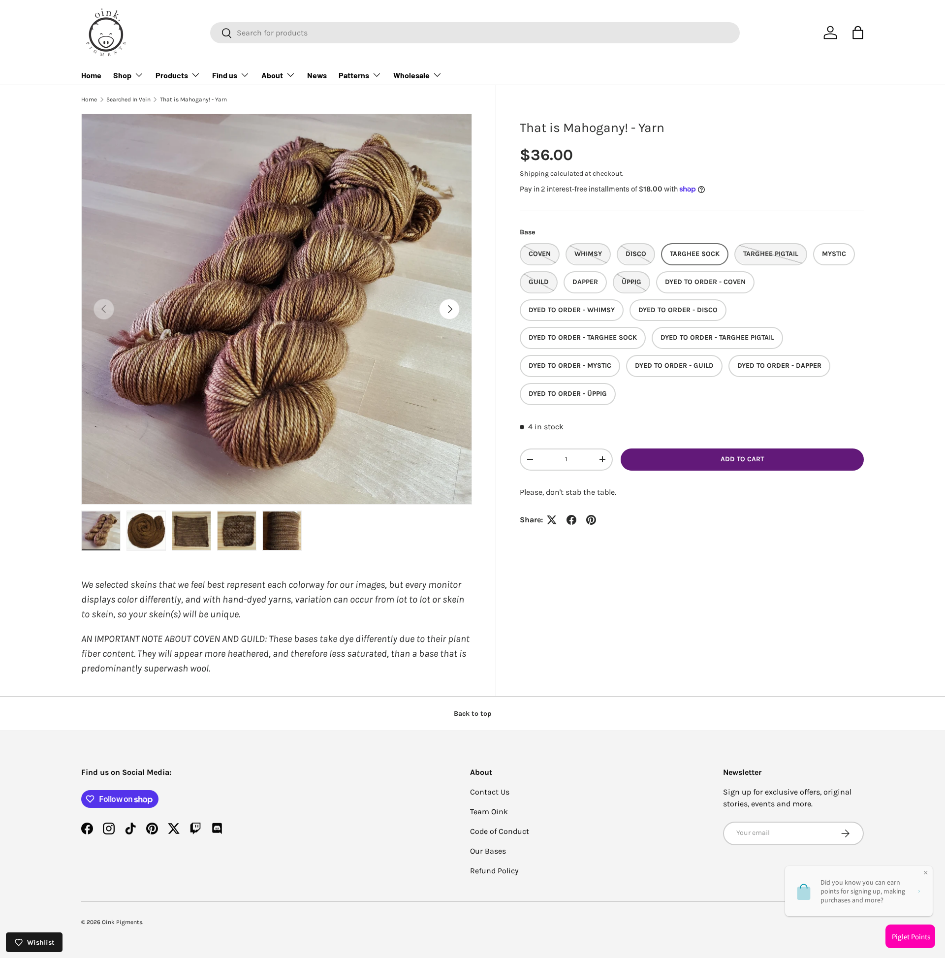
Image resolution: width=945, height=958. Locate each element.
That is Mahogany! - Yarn (193, 99)
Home (91, 75)
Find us (224, 75)
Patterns (354, 75)
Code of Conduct (499, 831)
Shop (122, 75)
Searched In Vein (128, 99)
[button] (858, 32)
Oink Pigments (122, 922)
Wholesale (411, 75)
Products (172, 75)
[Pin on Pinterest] (591, 520)
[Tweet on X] (552, 520)
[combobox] (475, 32)
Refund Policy (494, 870)
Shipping (534, 173)
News (317, 75)
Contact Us (489, 792)
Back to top (473, 713)
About (272, 75)
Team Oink (489, 811)
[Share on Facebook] (571, 520)
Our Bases (488, 851)
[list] (277, 309)
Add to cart (742, 459)
